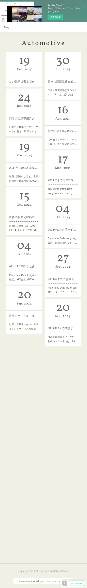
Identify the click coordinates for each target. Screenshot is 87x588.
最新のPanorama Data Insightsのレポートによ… (62, 191)
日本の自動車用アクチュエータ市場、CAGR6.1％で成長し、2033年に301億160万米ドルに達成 (24, 118)
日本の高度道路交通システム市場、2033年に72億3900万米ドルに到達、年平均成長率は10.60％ (63, 81)
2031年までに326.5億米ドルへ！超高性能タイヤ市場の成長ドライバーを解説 (63, 180)
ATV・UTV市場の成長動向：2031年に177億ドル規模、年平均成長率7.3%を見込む (24, 266)
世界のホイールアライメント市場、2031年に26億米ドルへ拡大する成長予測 (24, 316)
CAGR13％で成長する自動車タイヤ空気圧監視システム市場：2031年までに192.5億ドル (63, 328)
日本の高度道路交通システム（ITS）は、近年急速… (62, 92)
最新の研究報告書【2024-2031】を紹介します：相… (24, 228)
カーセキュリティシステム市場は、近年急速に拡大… (62, 141)
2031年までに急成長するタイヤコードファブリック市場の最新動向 (63, 279)
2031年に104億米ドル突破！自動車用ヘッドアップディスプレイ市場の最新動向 (63, 229)
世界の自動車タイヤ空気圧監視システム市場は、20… (62, 339)
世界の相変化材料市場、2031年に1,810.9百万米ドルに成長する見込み (24, 217)
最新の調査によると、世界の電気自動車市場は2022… (24, 178)
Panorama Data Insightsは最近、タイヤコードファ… (62, 290)
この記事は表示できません (24, 81)
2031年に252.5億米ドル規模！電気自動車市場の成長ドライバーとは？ (24, 168)
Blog (6, 27)
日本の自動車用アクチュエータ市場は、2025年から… (24, 129)
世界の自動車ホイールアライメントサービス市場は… (23, 326)
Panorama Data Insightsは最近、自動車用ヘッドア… (62, 240)
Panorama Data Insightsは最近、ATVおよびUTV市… (23, 277)
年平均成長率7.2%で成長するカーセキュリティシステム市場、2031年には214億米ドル (63, 131)
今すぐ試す (55, 17)
